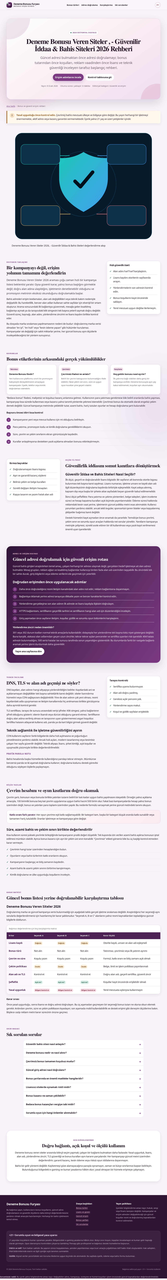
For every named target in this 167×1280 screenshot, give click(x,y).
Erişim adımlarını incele (68, 77)
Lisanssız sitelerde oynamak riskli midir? (48, 1087)
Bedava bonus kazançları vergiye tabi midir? (50, 1104)
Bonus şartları (82, 1220)
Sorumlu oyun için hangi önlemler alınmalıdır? (51, 1112)
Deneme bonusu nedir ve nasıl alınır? (46, 1052)
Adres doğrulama (89, 5)
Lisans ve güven (83, 1212)
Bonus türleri (73, 5)
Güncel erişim (82, 1216)
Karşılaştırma (106, 5)
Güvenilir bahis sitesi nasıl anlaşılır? (45, 1044)
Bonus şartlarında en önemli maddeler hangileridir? (54, 1078)
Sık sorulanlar (121, 5)
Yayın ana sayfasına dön (28, 651)
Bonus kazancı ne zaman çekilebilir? (45, 1095)
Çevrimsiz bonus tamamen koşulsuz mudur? (50, 1061)
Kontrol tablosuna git (100, 77)
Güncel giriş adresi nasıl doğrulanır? (46, 1069)
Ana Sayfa (11, 106)
